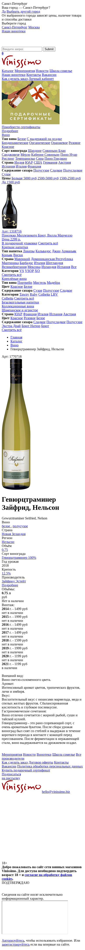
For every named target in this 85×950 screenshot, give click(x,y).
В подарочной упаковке (19, 243)
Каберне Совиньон (45, 154)
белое (6, 526)
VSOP (29, 271)
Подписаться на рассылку (11, 776)
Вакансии (49, 75)
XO (37, 271)
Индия (19, 162)
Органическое (39, 143)
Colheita (44, 294)
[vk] (34, 825)
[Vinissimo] (21, 45)
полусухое (20, 526)
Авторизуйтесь (13, 940)
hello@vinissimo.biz (56, 792)
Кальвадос (43, 251)
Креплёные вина (14, 278)
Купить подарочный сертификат (26, 770)
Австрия (64, 162)
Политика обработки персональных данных (50, 766)
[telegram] (34, 859)
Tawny (24, 294)
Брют (45, 326)
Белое (21, 139)
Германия (50, 162)
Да (4, 11)
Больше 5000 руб (24, 178)
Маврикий (22, 259)
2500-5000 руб (48, 178)
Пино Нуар (68, 154)
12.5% (6, 573)
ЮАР (29, 162)
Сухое (6, 174)
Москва (34, 27)
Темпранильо (25, 158)
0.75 (5, 550)
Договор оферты (41, 762)
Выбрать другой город (23, 11)
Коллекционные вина (18, 306)
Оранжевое (59, 143)
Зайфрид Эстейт (14, 581)
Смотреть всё (48, 243)
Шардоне (35, 150)
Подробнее (10, 585)
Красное (8, 147)
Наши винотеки (14, 31)
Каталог (8, 71)
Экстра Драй (11, 326)
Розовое (74, 143)
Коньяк (7, 255)
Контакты (33, 75)
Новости (42, 71)
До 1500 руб (11, 182)
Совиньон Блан (54, 150)
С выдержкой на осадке (44, 139)
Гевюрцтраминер (19, 557)
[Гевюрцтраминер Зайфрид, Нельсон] (16, 489)
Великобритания (14, 267)
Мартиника (10, 263)
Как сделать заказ (15, 79)
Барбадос (26, 263)
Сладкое (56, 170)
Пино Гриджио (55, 158)
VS (21, 271)
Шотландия (54, 263)
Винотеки (44, 754)
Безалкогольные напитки (20, 302)
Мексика (34, 267)
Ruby (33, 294)
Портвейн (24, 282)
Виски (18, 255)
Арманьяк (68, 251)
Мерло (25, 154)
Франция (34, 166)
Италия (21, 166)
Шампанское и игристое (20, 310)
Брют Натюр (31, 326)
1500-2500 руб (70, 178)
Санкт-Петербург (14, 27)
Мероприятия (25, 71)
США (38, 162)
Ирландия (48, 267)
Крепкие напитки (15, 247)
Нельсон (8, 542)
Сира (40, 158)
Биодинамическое (15, 143)
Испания (8, 166)
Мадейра (53, 282)
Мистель (39, 282)
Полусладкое (72, 170)
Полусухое (41, 170)
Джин (56, 251)
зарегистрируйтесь (16, 944)
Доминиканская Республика (52, 259)
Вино (6, 135)
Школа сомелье (60, 71)
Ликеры (29, 251)
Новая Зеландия (14, 534)
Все (73, 267)
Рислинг (8, 158)
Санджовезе (11, 154)
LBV (54, 294)
